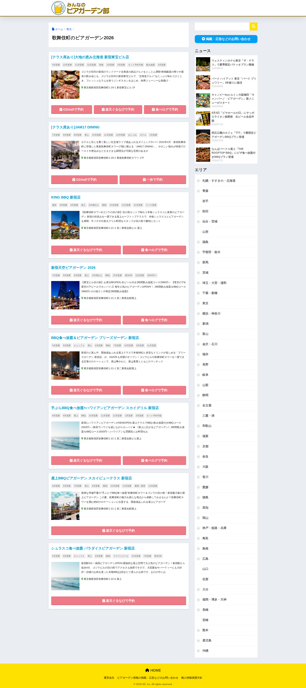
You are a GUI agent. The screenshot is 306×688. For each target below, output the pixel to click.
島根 (205, 548)
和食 (101, 65)
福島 (205, 242)
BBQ (104, 205)
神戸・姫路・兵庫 (214, 528)
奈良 (205, 456)
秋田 (205, 211)
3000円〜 (152, 275)
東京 (205, 303)
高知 (205, 507)
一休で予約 (154, 179)
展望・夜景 (140, 486)
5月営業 (56, 345)
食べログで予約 (166, 109)
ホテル (143, 135)
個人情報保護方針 (191, 677)
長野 (205, 364)
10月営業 (67, 65)
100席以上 (94, 205)
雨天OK (128, 275)
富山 (205, 334)
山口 (205, 569)
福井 (205, 354)
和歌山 (206, 425)
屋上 (87, 135)
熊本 (205, 630)
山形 (205, 231)
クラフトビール (121, 556)
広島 (205, 558)
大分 (205, 589)
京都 (205, 446)
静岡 (205, 395)
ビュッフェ (79, 345)
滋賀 (205, 436)
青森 (205, 190)
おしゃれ (132, 135)
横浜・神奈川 (211, 313)
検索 (253, 26)
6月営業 (99, 345)
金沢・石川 (209, 344)
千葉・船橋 (209, 293)
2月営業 (110, 65)
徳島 (205, 497)
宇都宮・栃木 (211, 252)
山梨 (205, 385)
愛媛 (205, 487)
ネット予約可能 (135, 65)
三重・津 (208, 415)
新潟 (205, 323)
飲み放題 (150, 65)
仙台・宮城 (209, 221)
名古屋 (206, 405)
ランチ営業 (151, 205)
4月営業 (162, 65)
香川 (205, 477)
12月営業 (91, 65)
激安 (54, 205)
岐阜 (205, 374)
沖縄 (205, 650)
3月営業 (121, 65)
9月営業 (56, 65)
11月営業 (79, 65)
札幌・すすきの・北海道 (219, 180)
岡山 (205, 518)
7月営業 (56, 135)
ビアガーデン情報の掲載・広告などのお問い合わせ (147, 677)
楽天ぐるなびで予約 (119, 109)
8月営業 (77, 135)
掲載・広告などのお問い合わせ (228, 39)
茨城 (205, 272)
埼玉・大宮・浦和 (214, 283)
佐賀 (205, 579)
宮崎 (205, 620)
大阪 (205, 466)
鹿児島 (206, 640)
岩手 (205, 201)
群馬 (205, 262)
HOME (155, 670)
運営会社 (109, 677)
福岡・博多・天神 (214, 599)
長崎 (205, 609)
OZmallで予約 (73, 109)
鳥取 (205, 538)
